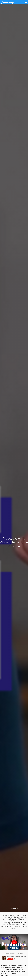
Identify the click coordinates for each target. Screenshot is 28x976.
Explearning (7, 2)
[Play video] (14, 942)
